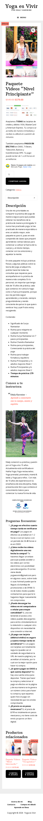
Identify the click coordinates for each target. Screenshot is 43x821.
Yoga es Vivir (21, 6)
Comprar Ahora (18, 181)
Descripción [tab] (13, 197)
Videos (18, 189)
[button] (33, 30)
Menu (23, 17)
